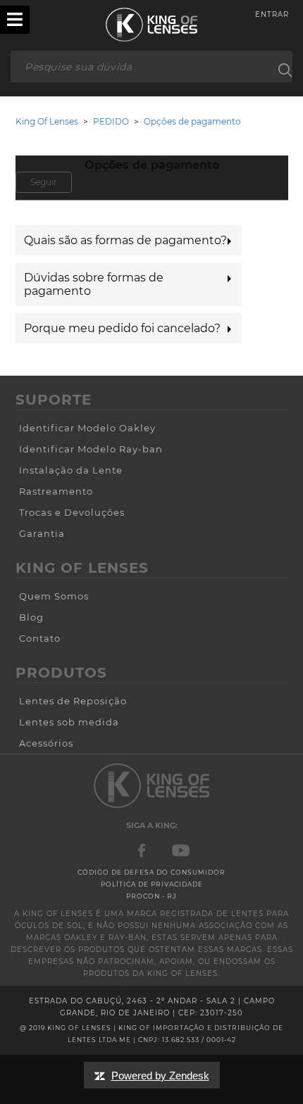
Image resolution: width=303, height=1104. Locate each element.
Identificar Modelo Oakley (87, 427)
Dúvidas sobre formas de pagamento (93, 284)
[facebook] (142, 849)
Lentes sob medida (69, 722)
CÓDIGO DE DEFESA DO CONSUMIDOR (151, 872)
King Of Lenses (47, 121)
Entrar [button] (272, 14)
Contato (40, 638)
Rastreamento (56, 491)
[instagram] (151, 785)
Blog (31, 617)
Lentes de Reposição (73, 700)
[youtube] (181, 849)
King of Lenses (151, 24)
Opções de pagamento (192, 121)
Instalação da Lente (71, 470)
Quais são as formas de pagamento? (125, 240)
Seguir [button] (43, 182)
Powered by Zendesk (160, 1075)
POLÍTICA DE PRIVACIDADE (152, 884)
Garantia (42, 533)
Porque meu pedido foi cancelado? (122, 328)
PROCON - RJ (151, 896)
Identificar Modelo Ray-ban (91, 449)
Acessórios (46, 743)
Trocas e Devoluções (72, 512)
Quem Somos (54, 596)
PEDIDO (111, 121)
